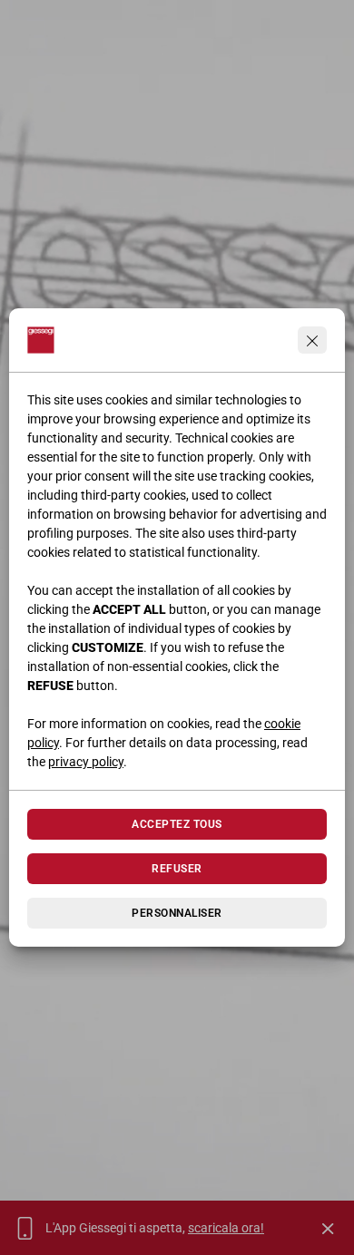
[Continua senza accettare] (312, 340)
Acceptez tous (176, 824)
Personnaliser (176, 913)
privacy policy (85, 761)
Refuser (177, 868)
